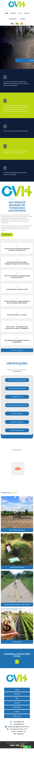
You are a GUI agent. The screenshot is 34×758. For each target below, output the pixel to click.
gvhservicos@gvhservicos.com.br (18, 726)
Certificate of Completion (17, 430)
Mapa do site (17, 716)
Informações (13, 19)
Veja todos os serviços (17, 350)
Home (6, 13)
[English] (12, 24)
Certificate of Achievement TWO (17, 388)
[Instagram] (17, 662)
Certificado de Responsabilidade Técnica (17, 405)
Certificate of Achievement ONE (17, 380)
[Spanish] (21, 24)
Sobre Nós (13, 13)
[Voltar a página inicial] (17, 4)
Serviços (26, 13)
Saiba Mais (7, 234)
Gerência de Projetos (17, 413)
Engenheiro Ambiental (17, 422)
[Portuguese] (17, 24)
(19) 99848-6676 (19, 722)
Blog (20, 13)
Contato (22, 19)
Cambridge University (17, 396)
